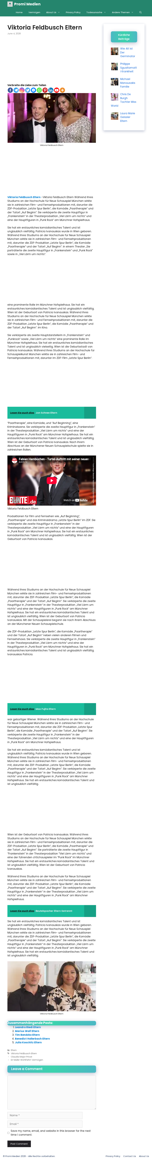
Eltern (14, 1050)
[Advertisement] (51, 61)
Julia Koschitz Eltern (28, 1042)
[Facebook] (10, 90)
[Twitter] (27, 90)
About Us (51, 12)
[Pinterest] (45, 90)
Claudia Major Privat (21, 1056)
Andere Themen (121, 12)
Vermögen (34, 12)
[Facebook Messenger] (33, 90)
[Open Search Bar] (140, 12)
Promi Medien (27, 4)
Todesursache (94, 12)
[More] (62, 90)
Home (19, 12)
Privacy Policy (73, 12)
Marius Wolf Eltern (27, 1031)
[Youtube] (56, 90)
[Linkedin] (50, 90)
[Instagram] (21, 90)
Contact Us (129, 1156)
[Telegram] (16, 90)
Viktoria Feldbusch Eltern (24, 197)
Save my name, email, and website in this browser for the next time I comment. (51, 1133)
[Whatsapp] (39, 90)
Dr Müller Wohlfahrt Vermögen (27, 1059)
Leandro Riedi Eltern (28, 1027)
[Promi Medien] (10, 4)
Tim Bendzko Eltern (27, 1035)
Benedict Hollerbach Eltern (32, 1038)
